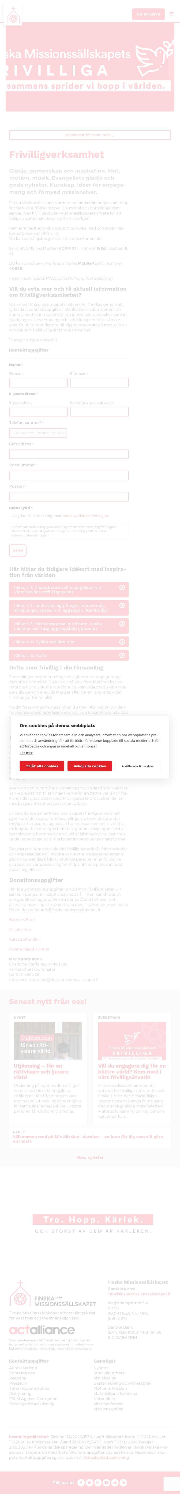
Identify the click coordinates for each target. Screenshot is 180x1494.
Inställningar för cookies (138, 766)
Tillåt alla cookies (42, 766)
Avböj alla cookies (90, 766)
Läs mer (26, 752)
